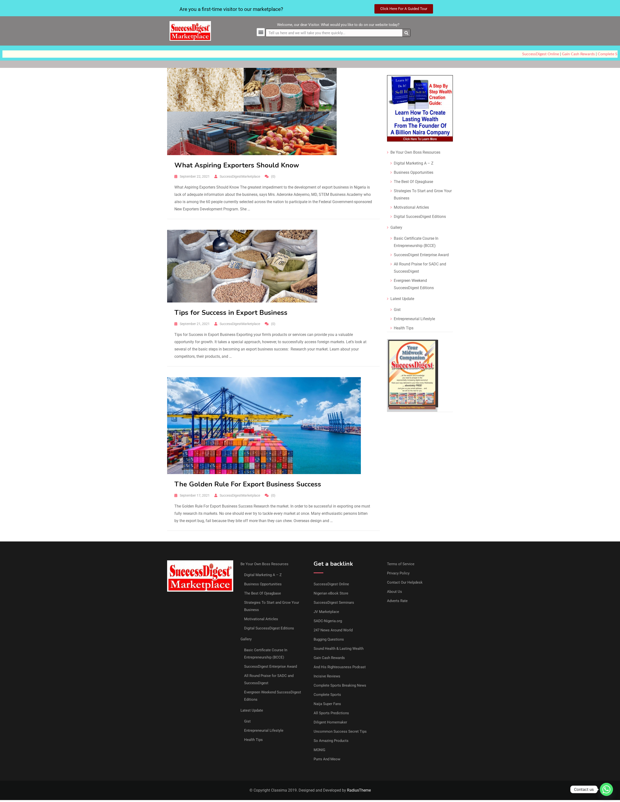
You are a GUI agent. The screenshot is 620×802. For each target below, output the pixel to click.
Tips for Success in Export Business (230, 312)
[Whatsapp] (606, 789)
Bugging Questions (329, 639)
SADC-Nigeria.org (328, 621)
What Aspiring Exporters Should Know (236, 165)
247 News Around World (333, 630)
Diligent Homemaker (330, 722)
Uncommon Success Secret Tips (340, 731)
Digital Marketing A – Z (414, 163)
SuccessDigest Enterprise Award (421, 255)
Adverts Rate (397, 601)
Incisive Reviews (327, 676)
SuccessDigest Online (530, 54)
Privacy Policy (398, 573)
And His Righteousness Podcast (340, 667)
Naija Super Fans (327, 704)
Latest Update (402, 298)
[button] (261, 32)
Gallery (396, 227)
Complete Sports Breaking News (340, 685)
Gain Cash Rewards (568, 54)
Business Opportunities (413, 172)
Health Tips (403, 328)
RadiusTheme (359, 790)
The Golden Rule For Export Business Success (247, 484)
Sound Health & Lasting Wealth (339, 648)
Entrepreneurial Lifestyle (414, 319)
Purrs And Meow (327, 759)
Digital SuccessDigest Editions (420, 216)
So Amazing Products (331, 740)
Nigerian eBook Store (331, 593)
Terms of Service (400, 564)
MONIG (319, 750)
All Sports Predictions (331, 713)
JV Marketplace (326, 612)
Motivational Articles (411, 207)
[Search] (406, 33)
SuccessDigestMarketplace (240, 176)
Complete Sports (327, 694)
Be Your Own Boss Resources (415, 152)
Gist (397, 309)
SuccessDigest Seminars (334, 602)
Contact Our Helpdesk (405, 582)
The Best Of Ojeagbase (413, 181)
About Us (394, 591)
